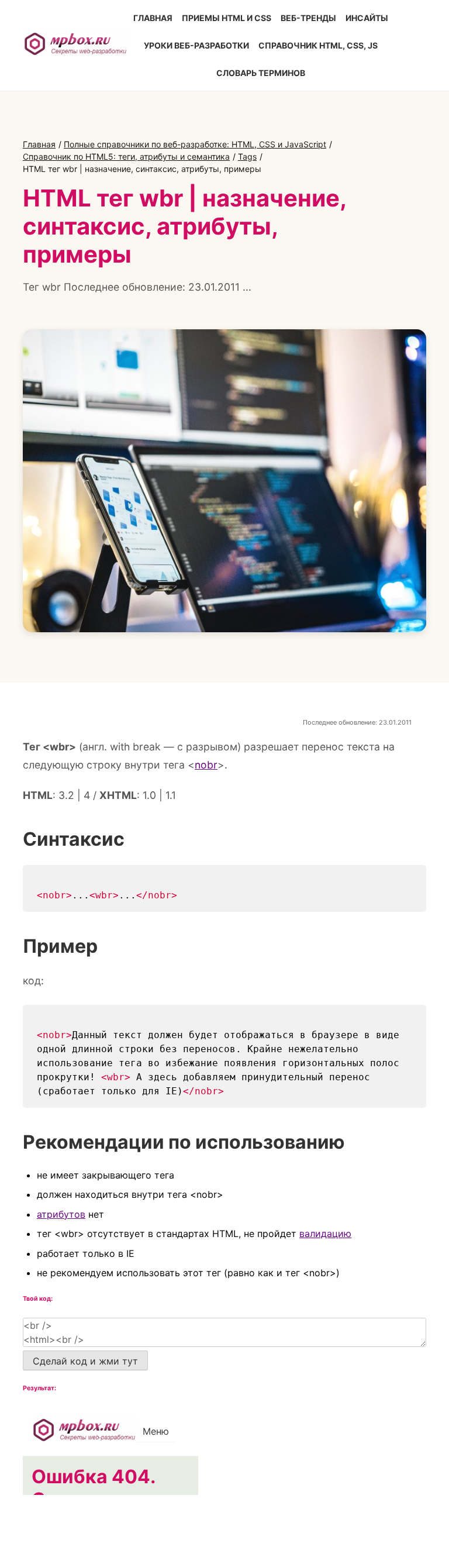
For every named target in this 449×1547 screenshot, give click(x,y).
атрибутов (61, 1214)
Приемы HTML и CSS (226, 18)
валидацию (325, 1233)
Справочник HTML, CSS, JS (318, 45)
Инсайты (367, 18)
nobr (206, 765)
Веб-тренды (308, 18)
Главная (152, 18)
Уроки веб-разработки (196, 45)
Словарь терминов (260, 73)
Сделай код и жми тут (85, 1361)
